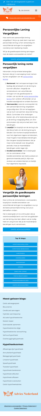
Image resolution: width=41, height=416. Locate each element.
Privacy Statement (29, 406)
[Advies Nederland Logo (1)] (7, 8)
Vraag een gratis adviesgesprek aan (22, 18)
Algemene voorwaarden (13, 406)
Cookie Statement (20, 408)
